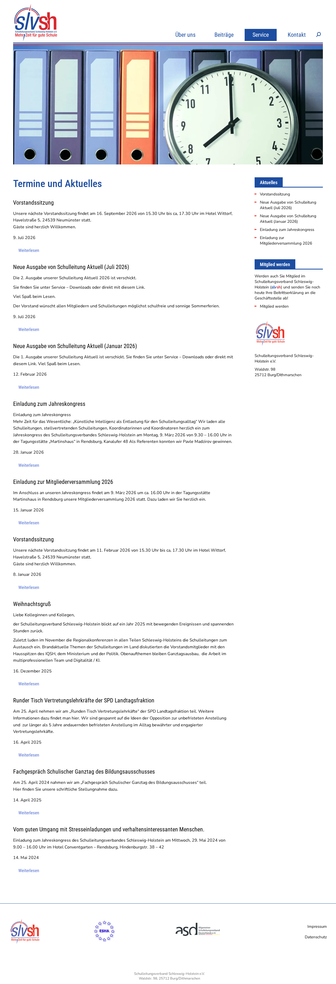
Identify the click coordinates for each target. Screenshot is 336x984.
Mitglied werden (274, 306)
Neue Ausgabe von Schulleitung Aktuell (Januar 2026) (288, 218)
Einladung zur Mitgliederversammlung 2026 (286, 240)
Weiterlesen (28, 250)
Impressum (317, 926)
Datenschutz (316, 937)
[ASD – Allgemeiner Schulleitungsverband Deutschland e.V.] (198, 944)
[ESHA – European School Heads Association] (104, 944)
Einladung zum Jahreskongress (287, 229)
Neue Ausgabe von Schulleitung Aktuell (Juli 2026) (288, 205)
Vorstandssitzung (275, 194)
